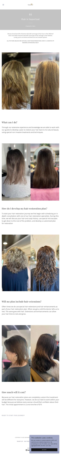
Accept (44, 449)
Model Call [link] (20, 441)
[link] (30, 5)
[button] (6, 4)
